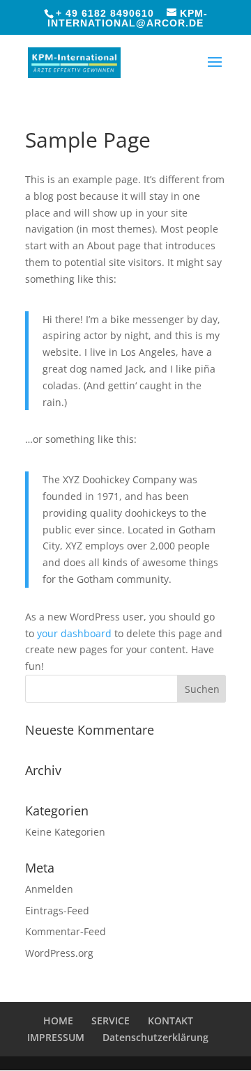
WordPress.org (59, 953)
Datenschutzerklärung (155, 1037)
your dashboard (74, 633)
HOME (58, 1020)
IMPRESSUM (55, 1037)
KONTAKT (170, 1020)
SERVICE (110, 1020)
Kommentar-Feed (65, 931)
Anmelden (49, 889)
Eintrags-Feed (57, 910)
